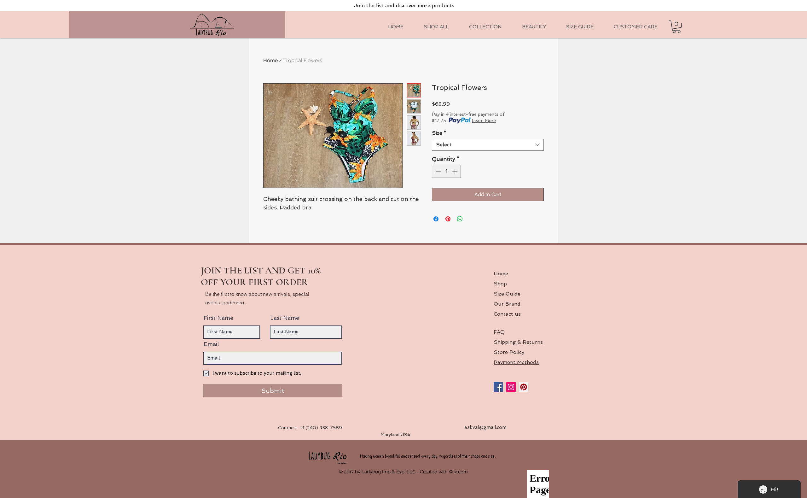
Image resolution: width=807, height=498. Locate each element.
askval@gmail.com (485, 427)
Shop (500, 284)
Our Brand (507, 304)
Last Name (284, 318)
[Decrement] (437, 171)
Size (439, 133)
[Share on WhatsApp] (460, 219)
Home (270, 60)
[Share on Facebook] (436, 219)
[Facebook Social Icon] (498, 387)
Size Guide (507, 294)
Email (211, 344)
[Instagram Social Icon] (511, 387)
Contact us (507, 314)
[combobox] (488, 145)
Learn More (484, 120)
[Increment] (455, 171)
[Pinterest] (523, 387)
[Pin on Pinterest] (448, 219)
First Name (218, 318)
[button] (485, 27)
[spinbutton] (446, 171)
